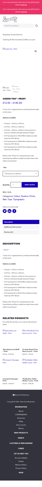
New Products (12, 34)
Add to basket (30, 185)
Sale (4, 199)
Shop (5, 34)
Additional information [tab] (12, 227)
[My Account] (31, 19)
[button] (36, 51)
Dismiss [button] (24, 5)
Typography (19, 199)
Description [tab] (8, 222)
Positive (24, 196)
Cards (24, 39)
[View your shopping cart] (36, 19)
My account (30, 39)
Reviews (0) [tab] (8, 232)
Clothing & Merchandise (12, 39)
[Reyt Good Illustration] (10, 19)
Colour (17, 196)
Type (10, 199)
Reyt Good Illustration (27, 402)
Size (4, 167)
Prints (20, 34)
